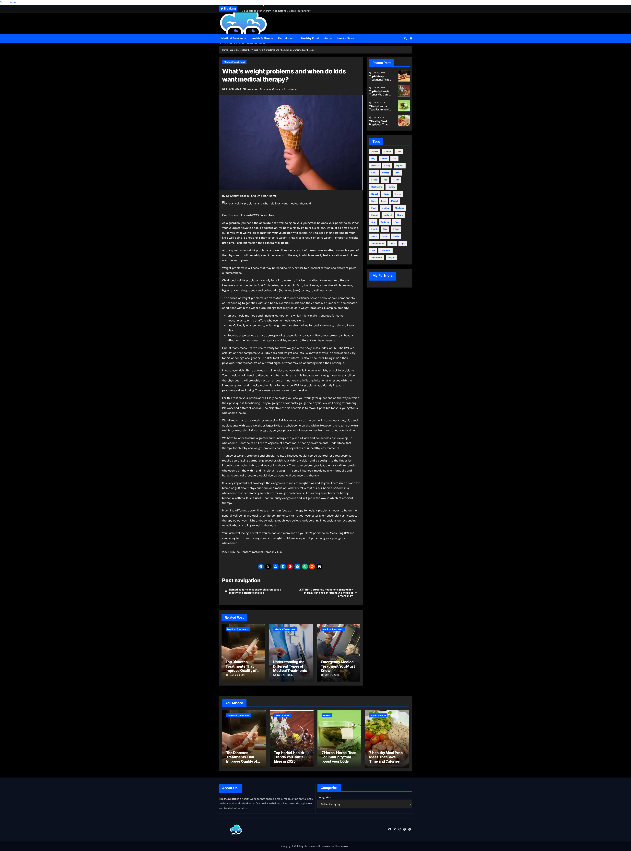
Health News (345, 38)
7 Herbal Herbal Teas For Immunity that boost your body (380, 111)
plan (396, 222)
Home (225, 49)
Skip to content (9, 2)
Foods (374, 179)
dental (384, 158)
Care (399, 151)
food (397, 172)
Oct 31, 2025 (332, 675)
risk (385, 229)
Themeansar (342, 846)
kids (373, 201)
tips (403, 243)
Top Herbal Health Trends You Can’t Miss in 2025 (379, 94)
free (385, 179)
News (400, 215)
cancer (387, 151)
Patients (385, 222)
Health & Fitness (262, 38)
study (396, 236)
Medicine (399, 208)
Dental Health (287, 38)
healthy (391, 187)
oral (373, 222)
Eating (387, 165)
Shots (374, 236)
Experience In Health (239, 49)
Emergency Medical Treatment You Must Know (338, 666)
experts (399, 165)
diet (394, 158)
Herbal (328, 38)
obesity (278, 89)
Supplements (377, 243)
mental (374, 215)
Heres (398, 194)
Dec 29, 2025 (237, 675)
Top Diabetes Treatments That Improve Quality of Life (241, 668)
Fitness (385, 172)
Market (394, 201)
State (384, 236)
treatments (376, 257)
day (373, 158)
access (374, 151)
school (396, 229)
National (388, 215)
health (396, 179)
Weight (391, 257)
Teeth (392, 243)
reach (374, 229)
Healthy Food (310, 38)
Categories (324, 797)
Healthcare (376, 187)
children (254, 89)
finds (373, 172)
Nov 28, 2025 (285, 675)
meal (373, 208)
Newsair (325, 846)
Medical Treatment (233, 38)
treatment (292, 89)
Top (373, 250)
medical (266, 89)
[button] (410, 38)
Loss (383, 201)
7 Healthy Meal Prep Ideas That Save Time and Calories (378, 126)
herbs (386, 194)
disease (375, 165)
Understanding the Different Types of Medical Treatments (290, 666)
